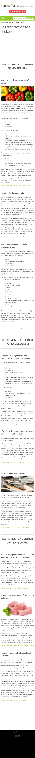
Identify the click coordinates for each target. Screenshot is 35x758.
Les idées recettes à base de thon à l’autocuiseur (15, 527)
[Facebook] (16, 736)
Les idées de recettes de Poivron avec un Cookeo (15, 185)
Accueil (3, 22)
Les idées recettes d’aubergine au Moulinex (13, 424)
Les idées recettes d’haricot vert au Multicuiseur (15, 588)
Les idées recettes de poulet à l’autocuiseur (13, 237)
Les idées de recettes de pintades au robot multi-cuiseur (17, 645)
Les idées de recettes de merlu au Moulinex (13, 700)
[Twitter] (19, 736)
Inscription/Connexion (18, 11)
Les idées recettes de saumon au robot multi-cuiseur (16, 329)
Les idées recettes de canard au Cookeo (12, 462)
